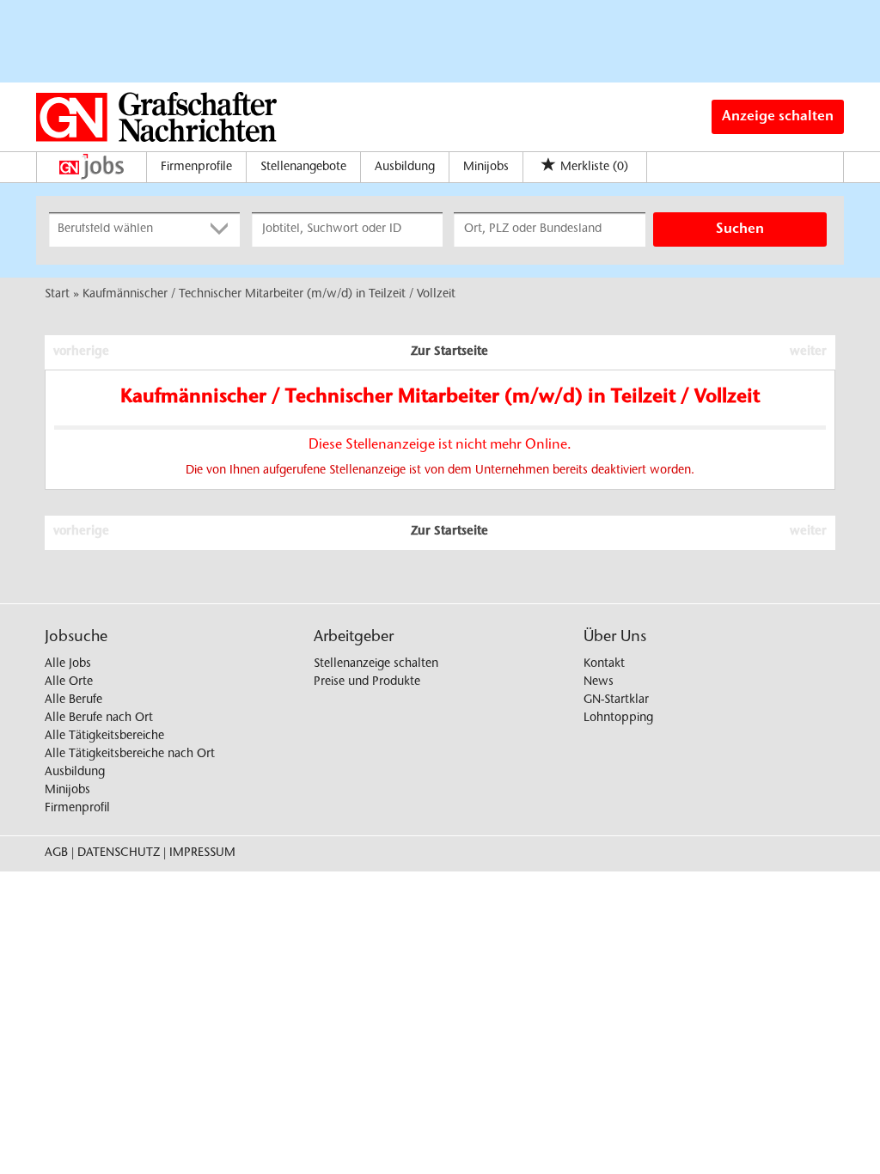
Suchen (740, 229)
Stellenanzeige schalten (376, 664)
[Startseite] (96, 167)
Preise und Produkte (367, 682)
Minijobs (486, 168)
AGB (56, 853)
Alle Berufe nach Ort (99, 718)
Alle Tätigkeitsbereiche (104, 737)
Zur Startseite (449, 352)
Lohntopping (618, 718)
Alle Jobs (68, 664)
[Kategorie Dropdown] (222, 229)
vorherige (81, 352)
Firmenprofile (196, 168)
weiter (808, 352)
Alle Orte (69, 682)
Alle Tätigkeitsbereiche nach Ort (130, 755)
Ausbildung (405, 168)
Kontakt (604, 664)
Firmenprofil (77, 809)
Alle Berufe (73, 700)
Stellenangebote (303, 168)
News (599, 682)
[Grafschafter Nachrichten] (156, 117)
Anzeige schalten (778, 117)
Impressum (202, 853)
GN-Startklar (616, 700)
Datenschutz (118, 853)
